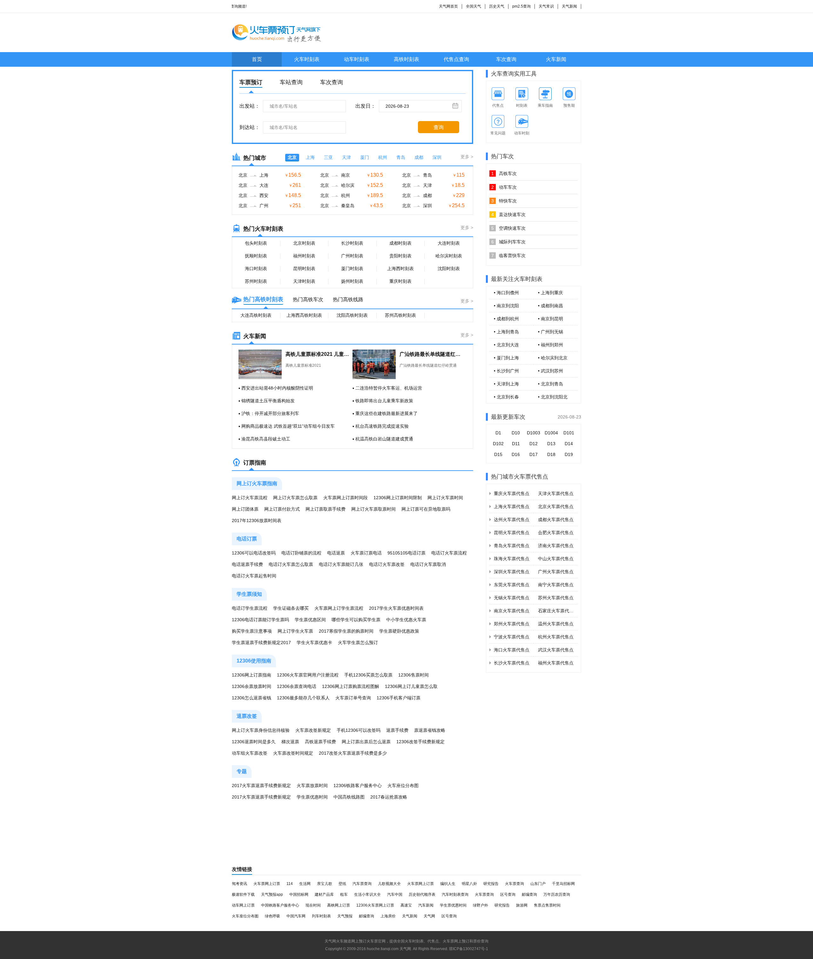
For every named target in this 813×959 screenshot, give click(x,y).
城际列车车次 (508, 241)
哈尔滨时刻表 (448, 255)
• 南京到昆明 (550, 318)
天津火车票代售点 (556, 493)
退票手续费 (397, 730)
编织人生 (447, 883)
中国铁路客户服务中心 (280, 905)
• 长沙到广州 (506, 370)
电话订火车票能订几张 (341, 564)
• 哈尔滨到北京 (553, 357)
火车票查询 (514, 883)
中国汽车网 (296, 916)
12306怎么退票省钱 (251, 697)
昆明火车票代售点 (511, 532)
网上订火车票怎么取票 (295, 497)
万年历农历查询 (556, 894)
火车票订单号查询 (353, 697)
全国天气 (473, 6)
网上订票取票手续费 (326, 509)
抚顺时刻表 (256, 255)
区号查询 (507, 894)
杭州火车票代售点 (556, 636)
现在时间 (313, 905)
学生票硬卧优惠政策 (399, 631)
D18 (551, 454)
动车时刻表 (356, 59)
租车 (344, 894)
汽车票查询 (362, 883)
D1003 (533, 432)
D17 (533, 454)
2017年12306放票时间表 (256, 520)
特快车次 (504, 200)
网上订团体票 (245, 509)
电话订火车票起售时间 (254, 575)
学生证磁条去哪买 (291, 608)
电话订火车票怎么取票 (291, 564)
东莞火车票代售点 (511, 584)
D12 (533, 443)
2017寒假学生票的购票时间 (346, 631)
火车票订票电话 (366, 552)
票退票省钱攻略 (429, 730)
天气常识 (546, 6)
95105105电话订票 (406, 552)
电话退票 (336, 552)
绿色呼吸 (272, 916)
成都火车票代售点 (556, 519)
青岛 (400, 157)
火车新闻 (556, 59)
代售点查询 (456, 59)
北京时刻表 (304, 243)
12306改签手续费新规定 (420, 741)
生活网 (305, 883)
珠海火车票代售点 (511, 558)
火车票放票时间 (312, 785)
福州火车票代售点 (556, 662)
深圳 (437, 157)
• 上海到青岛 (506, 331)
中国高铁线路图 (349, 796)
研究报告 (491, 883)
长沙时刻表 (352, 243)
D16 (516, 454)
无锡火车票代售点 (511, 597)
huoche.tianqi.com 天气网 (389, 949)
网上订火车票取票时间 (373, 509)
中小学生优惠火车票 (406, 619)
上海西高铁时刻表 (304, 315)
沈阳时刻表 (449, 268)
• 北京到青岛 (550, 383)
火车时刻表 (306, 59)
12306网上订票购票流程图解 (350, 686)
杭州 (382, 157)
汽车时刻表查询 (455, 894)
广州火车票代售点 (556, 571)
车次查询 (506, 59)
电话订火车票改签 (387, 564)
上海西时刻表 (400, 268)
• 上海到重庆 (550, 292)
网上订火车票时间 (445, 497)
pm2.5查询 (521, 6)
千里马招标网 (563, 883)
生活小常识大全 (367, 894)
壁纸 (342, 883)
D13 (551, 443)
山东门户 (538, 883)
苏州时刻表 (256, 281)
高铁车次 (504, 173)
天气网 (429, 916)
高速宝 (406, 905)
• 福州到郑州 (550, 344)
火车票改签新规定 (313, 730)
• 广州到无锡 (550, 331)
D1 (498, 432)
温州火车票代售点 (556, 623)
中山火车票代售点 (556, 558)
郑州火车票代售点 (511, 623)
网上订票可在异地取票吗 (425, 509)
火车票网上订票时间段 (345, 497)
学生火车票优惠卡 (314, 642)
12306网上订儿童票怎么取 (411, 686)
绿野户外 (480, 905)
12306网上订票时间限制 (397, 497)
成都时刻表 (400, 243)
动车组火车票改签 (249, 753)
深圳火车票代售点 (511, 571)
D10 (516, 432)
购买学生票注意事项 (252, 631)
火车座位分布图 (403, 785)
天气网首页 (448, 6)
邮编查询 (529, 894)
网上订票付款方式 (282, 509)
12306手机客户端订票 (398, 697)
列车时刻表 (321, 916)
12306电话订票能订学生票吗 (260, 619)
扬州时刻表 (352, 281)
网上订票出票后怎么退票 (366, 741)
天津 (346, 157)
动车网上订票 (243, 905)
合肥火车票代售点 (556, 532)
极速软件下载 (243, 894)
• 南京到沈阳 (506, 305)
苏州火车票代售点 (556, 597)
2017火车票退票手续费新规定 (261, 785)
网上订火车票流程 (249, 497)
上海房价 (388, 916)
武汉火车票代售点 (556, 649)
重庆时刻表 (400, 281)
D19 (569, 454)
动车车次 (504, 187)
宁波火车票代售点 (511, 636)
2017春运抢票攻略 (388, 796)
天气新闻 (569, 6)
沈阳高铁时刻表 (352, 315)
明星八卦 (469, 883)
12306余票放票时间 (251, 686)
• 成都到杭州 (506, 318)
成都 (418, 157)
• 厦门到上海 (506, 357)
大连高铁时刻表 (256, 315)
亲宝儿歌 (324, 883)
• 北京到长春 (506, 396)
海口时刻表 (256, 268)
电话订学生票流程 (249, 608)
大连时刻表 (449, 243)
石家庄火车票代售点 (558, 610)
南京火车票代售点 (511, 610)
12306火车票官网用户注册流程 (308, 674)
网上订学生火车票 (295, 631)
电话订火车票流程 (449, 552)
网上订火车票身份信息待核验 (261, 730)
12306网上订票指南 (251, 674)
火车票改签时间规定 (293, 753)
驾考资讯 (239, 883)
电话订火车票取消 (428, 564)
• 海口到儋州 (506, 292)
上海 (310, 157)
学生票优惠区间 (310, 619)
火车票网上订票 (266, 883)
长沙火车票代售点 (511, 662)
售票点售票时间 (547, 905)
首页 (257, 59)
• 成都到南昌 (550, 305)
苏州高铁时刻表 (400, 315)
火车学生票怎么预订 (358, 642)
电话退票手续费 (247, 564)
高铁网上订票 (338, 905)
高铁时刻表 (406, 59)
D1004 (551, 432)
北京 (292, 157)
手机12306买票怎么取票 (368, 674)
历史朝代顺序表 (422, 894)
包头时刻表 (256, 243)
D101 (568, 432)
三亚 (328, 157)
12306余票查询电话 (296, 686)
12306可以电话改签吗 (254, 552)
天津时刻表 (304, 281)
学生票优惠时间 (312, 796)
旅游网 (521, 905)
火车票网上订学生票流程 (338, 608)
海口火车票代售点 (511, 649)
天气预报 (345, 916)
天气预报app (272, 894)
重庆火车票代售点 (511, 493)
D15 (498, 454)
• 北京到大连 (506, 344)
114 (289, 883)
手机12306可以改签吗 (358, 730)
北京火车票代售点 (556, 506)
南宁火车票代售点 (556, 584)
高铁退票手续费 (320, 741)
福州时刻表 (304, 255)
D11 (516, 443)
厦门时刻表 (352, 268)
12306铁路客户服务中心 (357, 785)
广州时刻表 (352, 255)
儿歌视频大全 (389, 883)
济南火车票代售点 (556, 545)
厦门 (364, 157)
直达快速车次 (508, 214)
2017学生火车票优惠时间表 (396, 608)
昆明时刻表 (304, 268)
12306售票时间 (413, 674)
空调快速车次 (508, 228)
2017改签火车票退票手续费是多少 (353, 753)
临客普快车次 (508, 255)
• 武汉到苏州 (550, 370)
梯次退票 (290, 741)
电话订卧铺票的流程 (301, 552)
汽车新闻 (425, 905)
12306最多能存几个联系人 (303, 697)
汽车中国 (394, 894)
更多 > (466, 156)
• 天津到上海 (506, 383)
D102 (498, 443)
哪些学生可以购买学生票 (356, 619)
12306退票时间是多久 (254, 741)
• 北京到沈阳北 (553, 396)
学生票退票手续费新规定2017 (261, 642)
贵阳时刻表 (400, 255)
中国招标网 (298, 894)
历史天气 (496, 6)
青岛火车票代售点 (511, 545)
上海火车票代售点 (511, 506)
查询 (438, 127)
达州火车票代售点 (511, 519)
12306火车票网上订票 (375, 905)
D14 (569, 443)
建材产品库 (324, 894)
